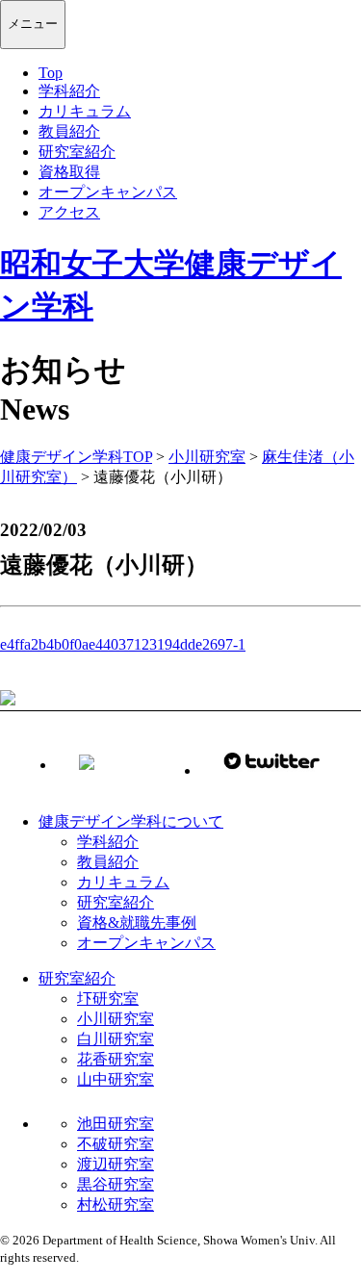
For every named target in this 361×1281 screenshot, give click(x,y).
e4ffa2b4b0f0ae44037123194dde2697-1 (122, 644)
